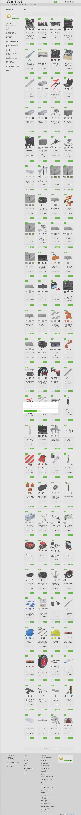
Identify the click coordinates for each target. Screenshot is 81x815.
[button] (29, 411)
